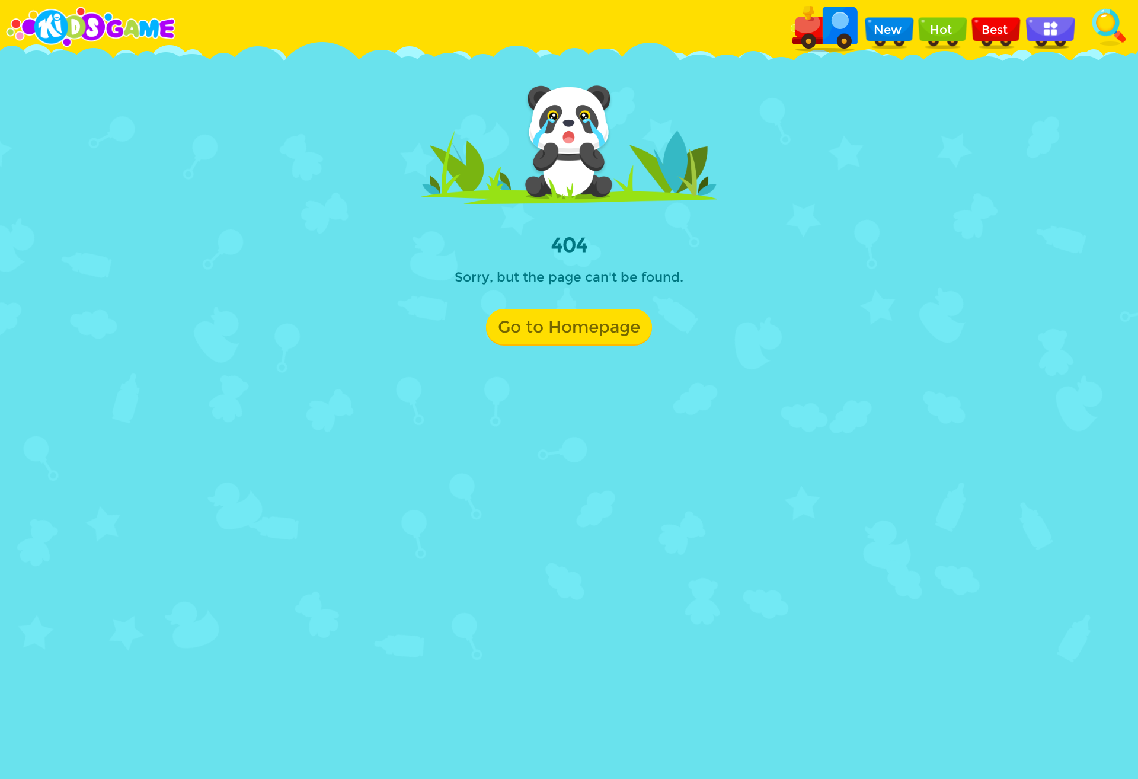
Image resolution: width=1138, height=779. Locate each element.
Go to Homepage (569, 327)
